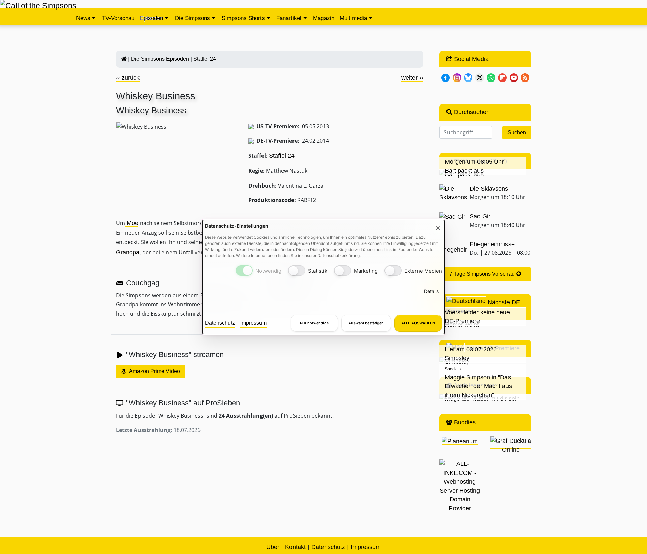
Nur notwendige (314, 323)
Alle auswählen (418, 323)
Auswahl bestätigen (366, 323)
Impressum (253, 323)
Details (431, 291)
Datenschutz (220, 323)
